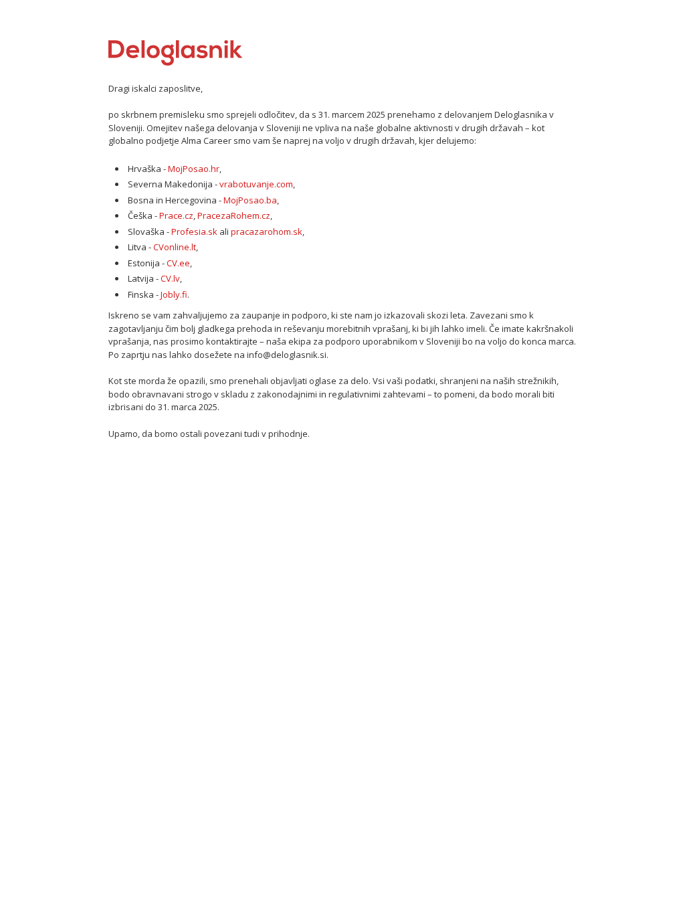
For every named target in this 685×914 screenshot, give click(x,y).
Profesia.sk (194, 231)
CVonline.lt (174, 247)
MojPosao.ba (250, 200)
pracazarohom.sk (266, 231)
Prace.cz (176, 215)
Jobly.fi (174, 294)
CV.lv (170, 278)
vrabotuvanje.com (256, 184)
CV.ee (178, 263)
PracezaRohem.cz (233, 215)
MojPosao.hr (193, 169)
